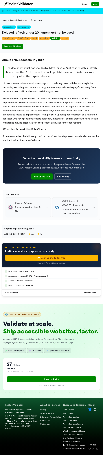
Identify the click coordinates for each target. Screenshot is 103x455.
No (39, 234)
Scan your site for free (53, 257)
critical (65, 38)
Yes (31, 234)
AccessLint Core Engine (73, 424)
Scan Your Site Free (12, 46)
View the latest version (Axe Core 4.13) (67, 11)
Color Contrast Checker (73, 434)
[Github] (95, 409)
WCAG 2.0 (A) (23, 38)
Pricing (43, 410)
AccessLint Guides (71, 417)
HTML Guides (68, 410)
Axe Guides (68, 413)
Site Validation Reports (72, 438)
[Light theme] (93, 448)
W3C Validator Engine (72, 427)
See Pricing (63, 176)
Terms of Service (47, 413)
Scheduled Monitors (71, 441)
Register (85, 4)
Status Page (45, 424)
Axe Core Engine (70, 420)
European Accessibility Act (74, 448)
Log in (95, 4)
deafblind (44, 38)
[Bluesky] (89, 409)
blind (34, 38)
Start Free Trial (42, 176)
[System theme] (89, 448)
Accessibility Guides (18, 20)
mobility (55, 38)
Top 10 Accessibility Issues (74, 445)
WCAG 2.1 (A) (8, 38)
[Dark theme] (96, 448)
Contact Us (45, 420)
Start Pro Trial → (51, 379)
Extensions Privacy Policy (50, 417)
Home (4, 20)
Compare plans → (90, 292)
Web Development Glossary (74, 431)
